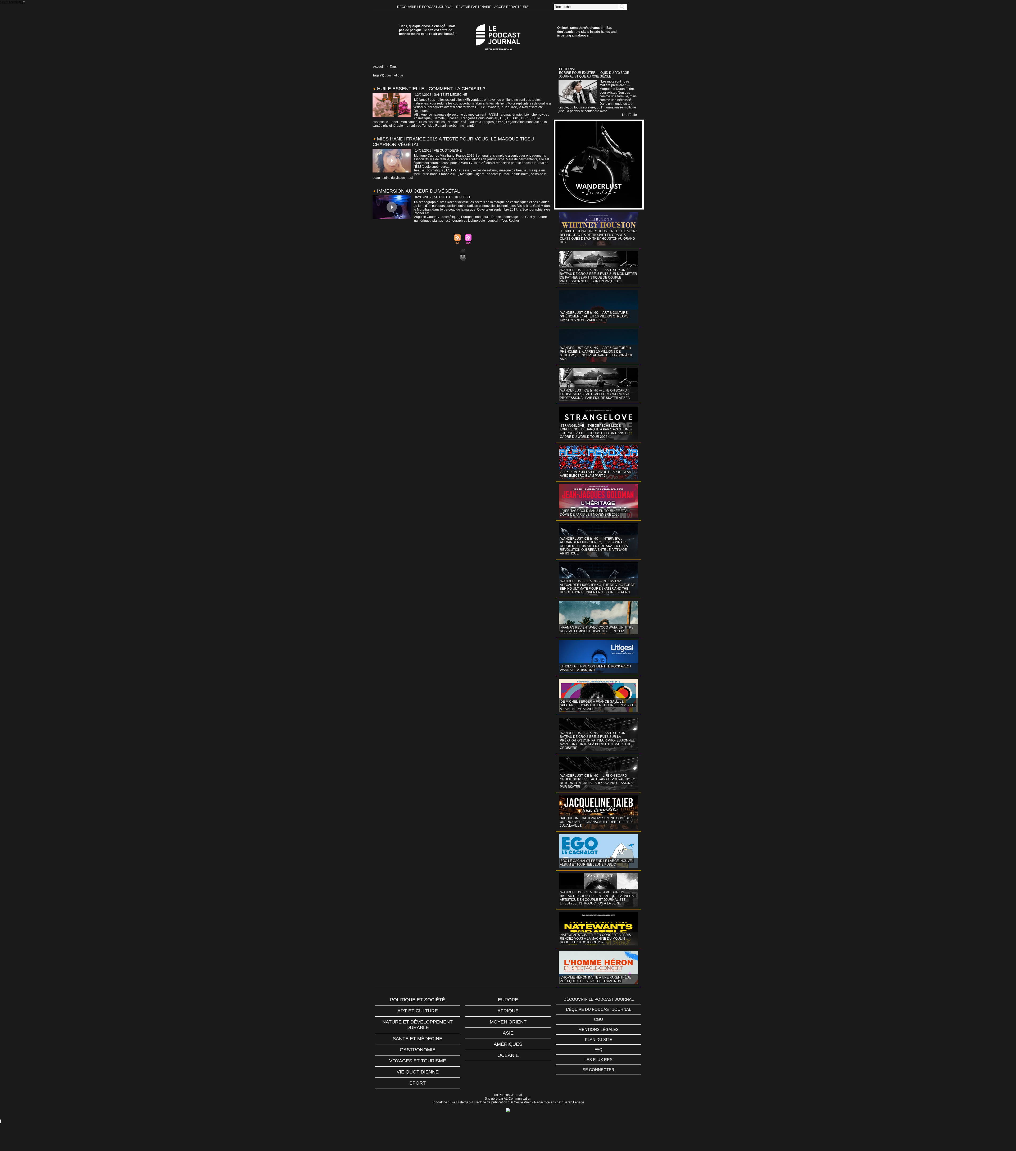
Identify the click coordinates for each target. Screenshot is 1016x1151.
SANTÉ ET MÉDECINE (417, 1038)
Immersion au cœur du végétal (418, 191)
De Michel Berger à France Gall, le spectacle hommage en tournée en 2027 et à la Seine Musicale (598, 705)
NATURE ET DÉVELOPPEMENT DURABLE (417, 1024)
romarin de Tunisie (419, 126)
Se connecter (598, 1069)
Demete (439, 118)
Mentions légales (598, 1029)
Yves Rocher (510, 220)
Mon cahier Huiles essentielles (423, 122)
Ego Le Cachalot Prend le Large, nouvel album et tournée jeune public (597, 862)
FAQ (598, 1049)
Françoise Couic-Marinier (479, 118)
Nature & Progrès (481, 122)
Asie (508, 1033)
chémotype (539, 114)
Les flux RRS (598, 1059)
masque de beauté (512, 170)
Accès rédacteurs (511, 7)
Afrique (508, 1010)
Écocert (452, 118)
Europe (466, 217)
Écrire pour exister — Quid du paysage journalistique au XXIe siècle (594, 74)
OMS (500, 122)
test (410, 178)
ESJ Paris (453, 170)
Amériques (508, 1044)
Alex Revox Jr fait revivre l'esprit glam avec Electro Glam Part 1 (596, 473)
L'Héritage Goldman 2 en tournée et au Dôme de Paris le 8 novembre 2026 (595, 512)
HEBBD (512, 118)
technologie (476, 220)
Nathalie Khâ (456, 122)
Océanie (508, 1055)
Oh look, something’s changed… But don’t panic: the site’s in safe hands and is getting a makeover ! (586, 31)
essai (466, 170)
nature (542, 217)
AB (416, 114)
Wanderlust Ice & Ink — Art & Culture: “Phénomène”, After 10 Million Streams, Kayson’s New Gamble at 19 (594, 316)
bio (526, 114)
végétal (493, 220)
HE (502, 118)
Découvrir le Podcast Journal (425, 7)
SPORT (417, 1083)
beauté (419, 170)
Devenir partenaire (474, 7)
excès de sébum (485, 170)
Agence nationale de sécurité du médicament (453, 114)
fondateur (481, 217)
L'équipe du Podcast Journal (598, 1009)
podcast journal (498, 174)
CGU (598, 1019)
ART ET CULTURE (417, 1010)
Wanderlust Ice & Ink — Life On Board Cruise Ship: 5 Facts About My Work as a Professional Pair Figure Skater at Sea (595, 394)
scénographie (455, 220)
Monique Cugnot (472, 174)
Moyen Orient (508, 1022)
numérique (422, 220)
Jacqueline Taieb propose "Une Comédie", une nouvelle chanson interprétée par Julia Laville (596, 821)
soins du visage (394, 178)
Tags (393, 67)
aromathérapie (511, 114)
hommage (511, 217)
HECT (525, 118)
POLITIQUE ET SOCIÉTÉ (417, 999)
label (394, 122)
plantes (437, 220)
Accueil (378, 67)
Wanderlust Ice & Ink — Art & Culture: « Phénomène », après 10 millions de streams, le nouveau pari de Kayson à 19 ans (596, 353)
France (496, 217)
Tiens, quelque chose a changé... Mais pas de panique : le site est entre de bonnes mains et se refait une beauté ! (427, 30)
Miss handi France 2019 (440, 174)
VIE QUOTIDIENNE (418, 1072)
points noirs (520, 174)
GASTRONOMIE (418, 1049)
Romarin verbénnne (449, 126)
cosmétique (422, 118)
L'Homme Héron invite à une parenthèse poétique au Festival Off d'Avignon (595, 979)
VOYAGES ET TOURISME (417, 1060)
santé (471, 126)
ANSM (493, 114)
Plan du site (598, 1039)
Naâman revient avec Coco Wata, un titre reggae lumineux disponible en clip (596, 629)
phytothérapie (393, 126)
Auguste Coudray (426, 217)
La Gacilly (528, 217)
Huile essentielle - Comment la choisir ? (431, 88)
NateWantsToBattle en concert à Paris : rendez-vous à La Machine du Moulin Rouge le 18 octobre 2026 (596, 938)
